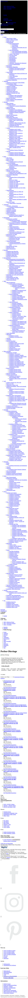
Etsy (7, 853)
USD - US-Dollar (7, 8)
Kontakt (5, 957)
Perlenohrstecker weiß (8, 682)
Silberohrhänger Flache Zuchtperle (12, 731)
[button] (9, 687)
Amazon (8, 857)
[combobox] (7, 29)
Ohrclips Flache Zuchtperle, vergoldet (12, 763)
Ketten (4, 632)
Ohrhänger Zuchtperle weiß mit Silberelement (14, 698)
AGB (4, 974)
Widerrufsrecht (6, 971)
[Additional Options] (4, 848)
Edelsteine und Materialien (9, 987)
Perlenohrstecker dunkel (9, 690)
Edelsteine (5, 644)
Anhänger (5, 633)
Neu (4, 647)
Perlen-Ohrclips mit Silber (9, 779)
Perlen (4, 646)
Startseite (5, 627)
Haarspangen (6, 638)
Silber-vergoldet (7, 641)
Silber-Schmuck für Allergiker (10, 991)
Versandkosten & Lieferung (9, 965)
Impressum (5, 958)
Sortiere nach (4, 677)
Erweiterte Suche (4, 30)
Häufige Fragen (7, 984)
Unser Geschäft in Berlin (9, 953)
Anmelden (5, 18)
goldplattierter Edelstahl (10, 813)
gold (6, 822)
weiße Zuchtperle (9, 833)
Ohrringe (5, 628)
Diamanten (5, 645)
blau (6, 820)
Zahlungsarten (6, 964)
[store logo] (8, 23)
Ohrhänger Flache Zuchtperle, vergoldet (13, 739)
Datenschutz (6, 973)
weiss (6, 827)
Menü (2, 34)
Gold (4, 642)
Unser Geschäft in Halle (8, 951)
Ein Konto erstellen (7, 20)
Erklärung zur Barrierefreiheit (10, 976)
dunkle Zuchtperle (9, 832)
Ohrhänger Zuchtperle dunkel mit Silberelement (15, 706)
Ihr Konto (3, 609)
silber (6, 823)
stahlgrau (7, 824)
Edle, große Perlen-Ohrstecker (10, 771)
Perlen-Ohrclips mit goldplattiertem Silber (13, 787)
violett (6, 825)
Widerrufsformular (7, 972)
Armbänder (6, 637)
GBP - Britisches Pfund (8, 6)
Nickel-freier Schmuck (8, 993)
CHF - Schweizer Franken (9, 7)
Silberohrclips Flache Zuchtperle (11, 755)
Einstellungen (4, 610)
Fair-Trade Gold (7, 989)
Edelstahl (7, 811)
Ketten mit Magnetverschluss (10, 985)
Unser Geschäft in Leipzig (9, 950)
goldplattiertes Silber (9, 814)
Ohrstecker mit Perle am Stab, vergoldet (13, 747)
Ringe (4, 636)
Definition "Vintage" (8, 986)
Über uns (5, 955)
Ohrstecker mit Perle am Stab (10, 723)
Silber (4, 640)
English (5, 15)
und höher (9, 807)
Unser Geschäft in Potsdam (9, 954)
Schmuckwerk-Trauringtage (9, 990)
